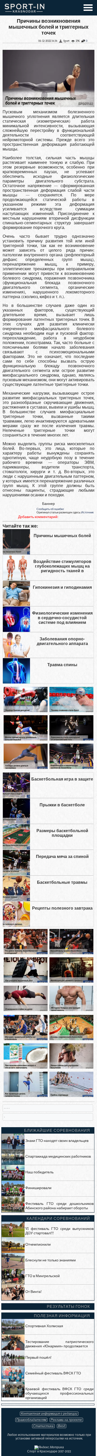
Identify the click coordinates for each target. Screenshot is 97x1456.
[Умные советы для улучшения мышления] (71, 1067)
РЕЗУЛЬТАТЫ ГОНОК (68, 1306)
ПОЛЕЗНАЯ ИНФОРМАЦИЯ (62, 1316)
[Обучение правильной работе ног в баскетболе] (26, 1039)
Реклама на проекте (66, 1420)
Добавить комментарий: (38, 517)
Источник (87, 512)
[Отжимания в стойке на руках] (26, 1010)
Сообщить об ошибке (50, 509)
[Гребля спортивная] (71, 1096)
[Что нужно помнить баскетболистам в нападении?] (26, 953)
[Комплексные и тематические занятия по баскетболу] (71, 768)
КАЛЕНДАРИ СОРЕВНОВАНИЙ (58, 1218)
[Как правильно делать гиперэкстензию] (26, 1096)
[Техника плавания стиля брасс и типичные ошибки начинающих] (71, 711)
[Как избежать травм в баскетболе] (71, 953)
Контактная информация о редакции (49, 1413)
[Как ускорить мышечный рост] (26, 981)
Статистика (43, 1426)
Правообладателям (31, 1420)
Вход (61, 1426)
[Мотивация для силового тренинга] (71, 981)
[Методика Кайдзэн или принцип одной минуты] (71, 1010)
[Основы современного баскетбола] (71, 1039)
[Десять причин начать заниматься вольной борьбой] (26, 739)
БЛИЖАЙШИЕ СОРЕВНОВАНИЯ (57, 1130)
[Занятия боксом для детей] (26, 711)
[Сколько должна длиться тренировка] (26, 768)
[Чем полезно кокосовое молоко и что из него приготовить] (26, 1067)
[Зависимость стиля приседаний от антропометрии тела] (71, 739)
